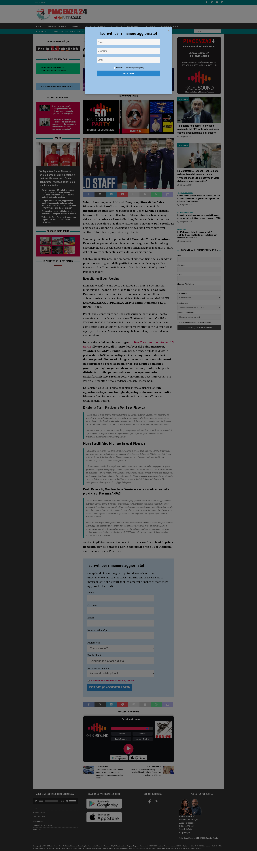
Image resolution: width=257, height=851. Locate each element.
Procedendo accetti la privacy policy (130, 68)
